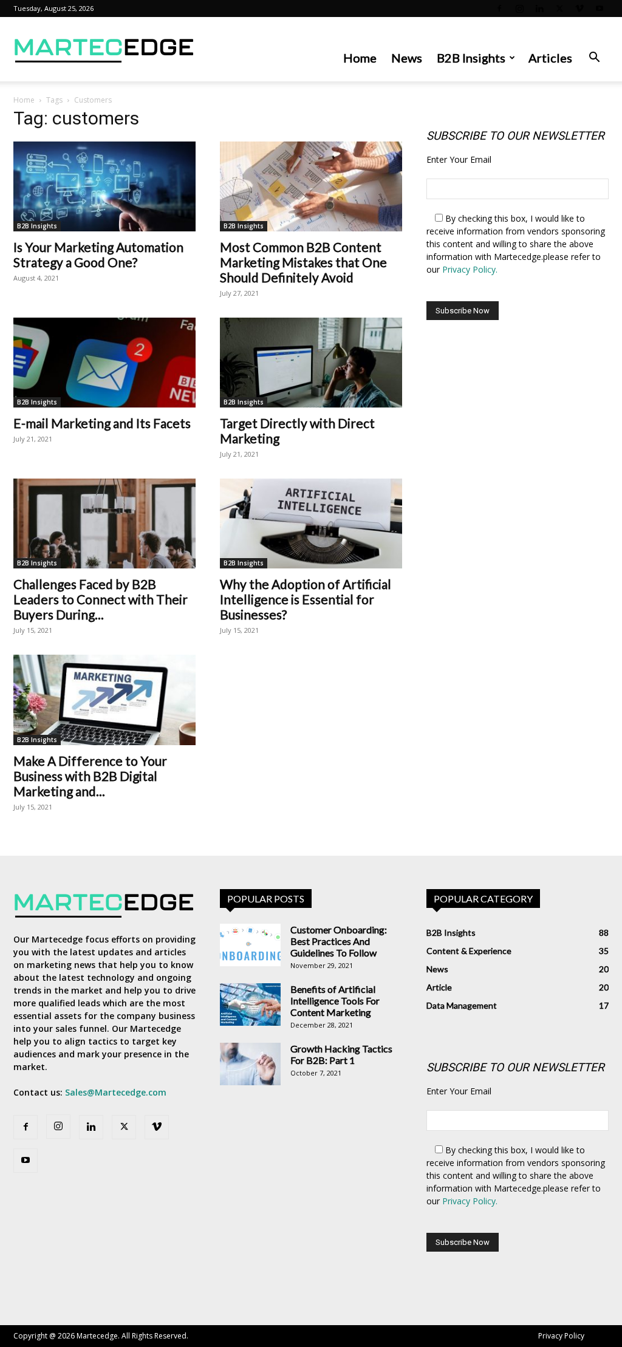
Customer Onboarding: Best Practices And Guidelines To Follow (338, 941)
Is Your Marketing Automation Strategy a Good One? (98, 254)
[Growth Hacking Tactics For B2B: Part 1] (250, 1064)
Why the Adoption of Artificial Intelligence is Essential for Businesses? (305, 599)
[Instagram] (519, 8)
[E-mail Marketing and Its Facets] (104, 363)
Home (360, 57)
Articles (550, 57)
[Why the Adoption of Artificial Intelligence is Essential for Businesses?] (311, 523)
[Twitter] (559, 8)
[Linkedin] (539, 8)
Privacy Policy (561, 1336)
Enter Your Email (458, 159)
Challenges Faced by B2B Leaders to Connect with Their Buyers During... (100, 599)
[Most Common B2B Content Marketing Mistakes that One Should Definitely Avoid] (311, 186)
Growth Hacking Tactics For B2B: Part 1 (341, 1054)
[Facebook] (499, 8)
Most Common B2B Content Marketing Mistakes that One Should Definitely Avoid (303, 262)
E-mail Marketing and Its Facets (102, 423)
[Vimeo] (579, 8)
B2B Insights (471, 57)
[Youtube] (599, 8)
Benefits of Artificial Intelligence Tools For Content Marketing (335, 1000)
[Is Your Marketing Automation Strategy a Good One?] (104, 186)
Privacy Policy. (469, 269)
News (406, 57)
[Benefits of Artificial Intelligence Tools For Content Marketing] (250, 1004)
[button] (594, 58)
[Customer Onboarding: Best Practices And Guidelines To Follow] (250, 945)
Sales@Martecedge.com (115, 1092)
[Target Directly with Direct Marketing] (311, 363)
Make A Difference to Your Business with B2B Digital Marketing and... (90, 776)
